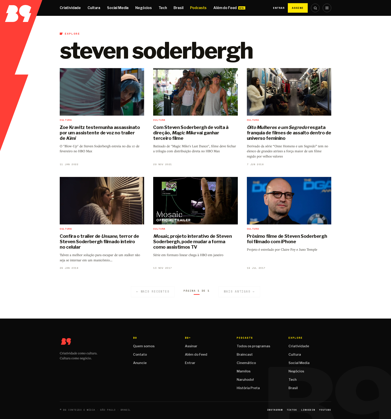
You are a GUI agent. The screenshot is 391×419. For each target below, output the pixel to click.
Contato (140, 354)
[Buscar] (315, 8)
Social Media (118, 8)
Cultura (94, 8)
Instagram (275, 410)
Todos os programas (253, 346)
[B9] (21, 8)
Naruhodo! (245, 380)
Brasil (178, 8)
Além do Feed (225, 8)
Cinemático (246, 363)
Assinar (191, 346)
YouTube (325, 410)
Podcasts (198, 8)
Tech (163, 8)
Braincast (245, 354)
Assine (298, 8)
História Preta (248, 388)
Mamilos (243, 371)
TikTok (292, 410)
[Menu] (327, 8)
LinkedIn (308, 410)
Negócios (143, 8)
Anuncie (140, 363)
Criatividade (70, 8)
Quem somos (144, 346)
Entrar (279, 8)
